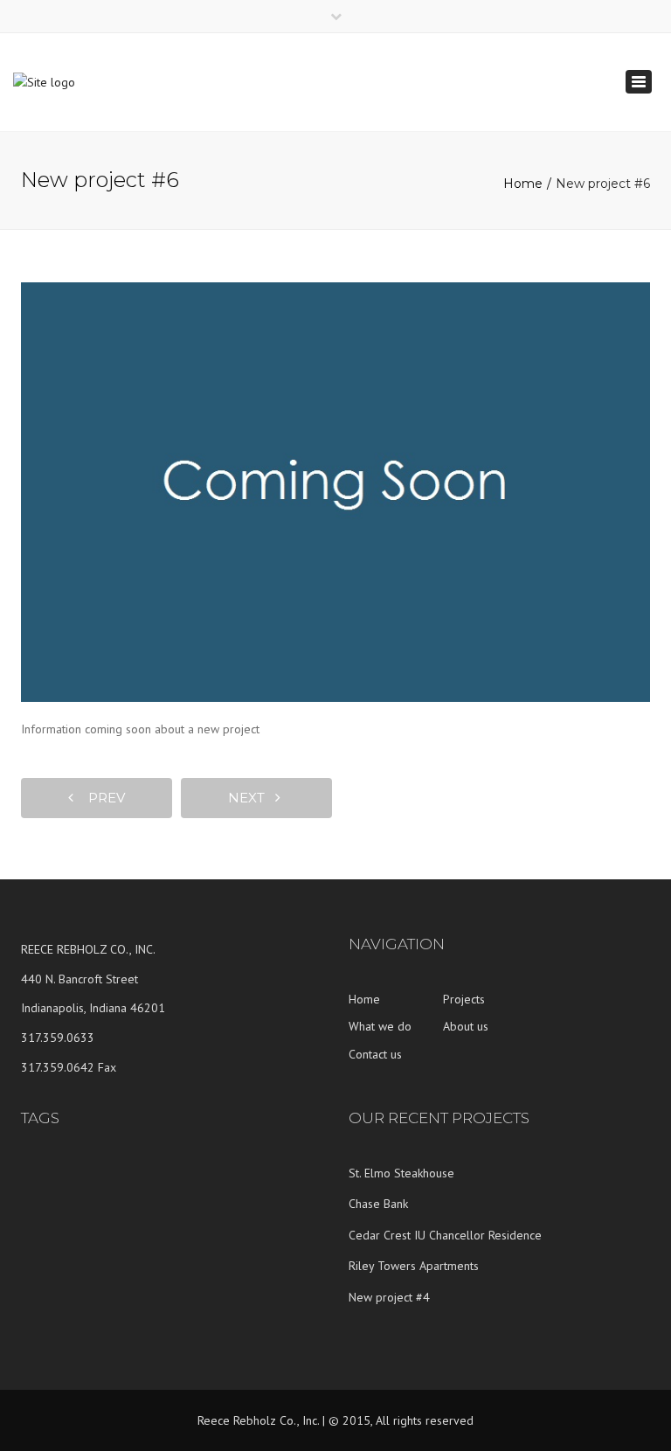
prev (101, 797)
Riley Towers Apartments (414, 1266)
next (251, 797)
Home (523, 183)
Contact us (375, 1054)
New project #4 (389, 1297)
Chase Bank (378, 1203)
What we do (380, 1026)
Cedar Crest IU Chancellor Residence (445, 1235)
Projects (464, 999)
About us (465, 1026)
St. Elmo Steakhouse (401, 1173)
